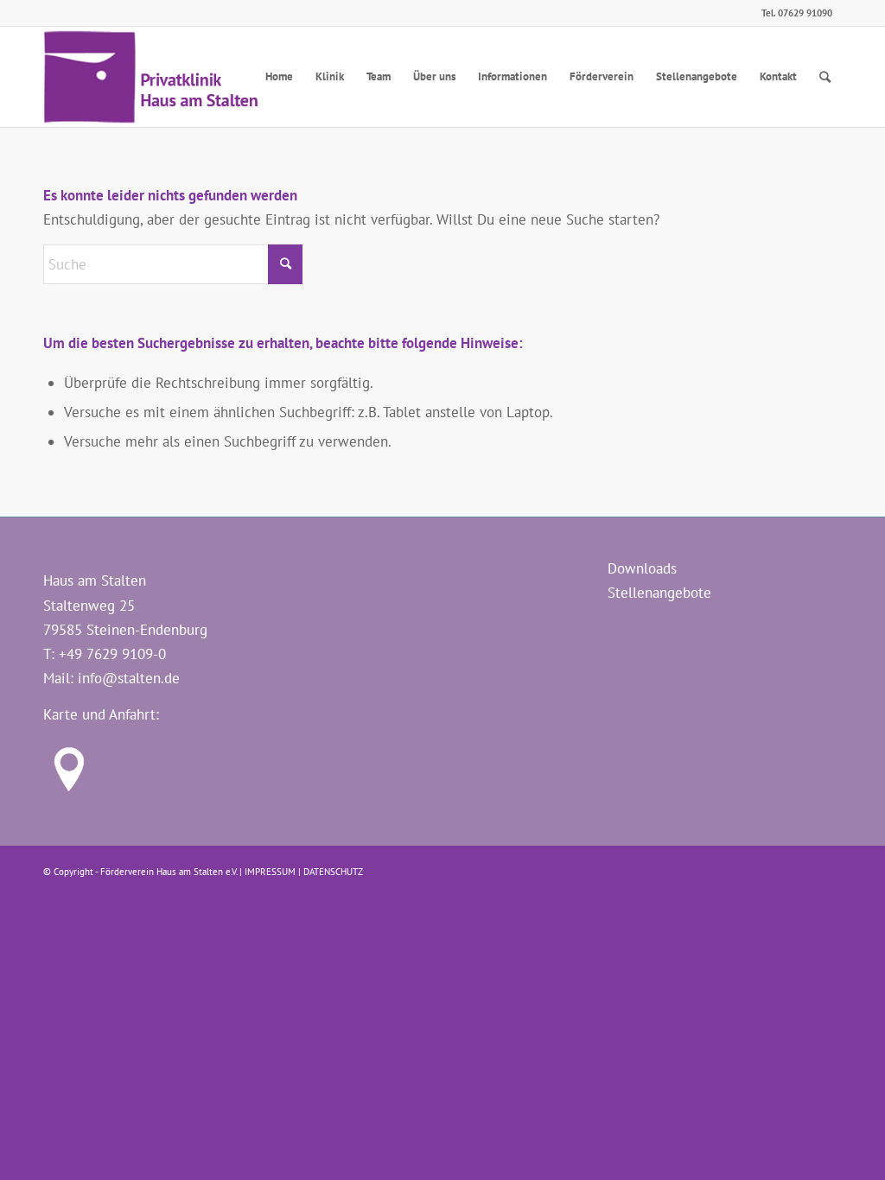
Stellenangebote (659, 592)
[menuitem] (279, 77)
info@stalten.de (129, 678)
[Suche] (825, 77)
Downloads (642, 568)
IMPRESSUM (270, 872)
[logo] (152, 77)
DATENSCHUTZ (333, 872)
